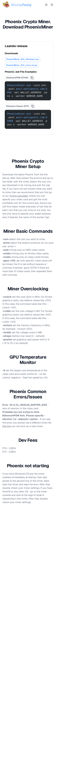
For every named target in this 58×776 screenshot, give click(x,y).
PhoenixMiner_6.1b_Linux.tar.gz (21, 65)
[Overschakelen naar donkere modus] (46, 4)
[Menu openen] (52, 4)
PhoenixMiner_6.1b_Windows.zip (22, 59)
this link (6, 426)
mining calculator (18, 195)
